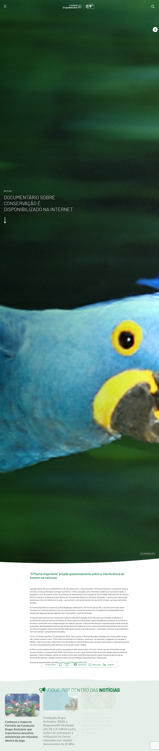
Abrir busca (153, 6)
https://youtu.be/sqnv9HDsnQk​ (73, 662)
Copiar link (66, 669)
